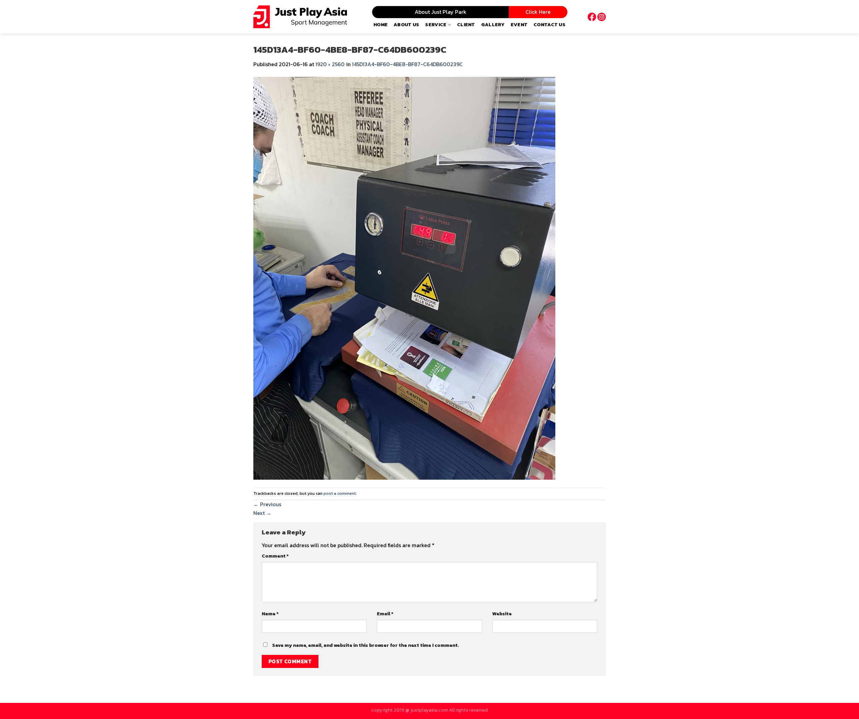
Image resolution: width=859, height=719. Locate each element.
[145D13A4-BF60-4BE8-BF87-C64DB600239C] (404, 277)
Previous (267, 504)
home (380, 24)
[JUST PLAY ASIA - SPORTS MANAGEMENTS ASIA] (300, 16)
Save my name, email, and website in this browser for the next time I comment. (365, 645)
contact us (549, 24)
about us (406, 24)
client (466, 24)
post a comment (339, 493)
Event (519, 24)
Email (385, 613)
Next (262, 513)
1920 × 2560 (330, 64)
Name (270, 613)
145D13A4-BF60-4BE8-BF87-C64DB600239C (407, 64)
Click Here (538, 12)
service (435, 24)
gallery (493, 24)
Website (502, 613)
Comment (275, 556)
